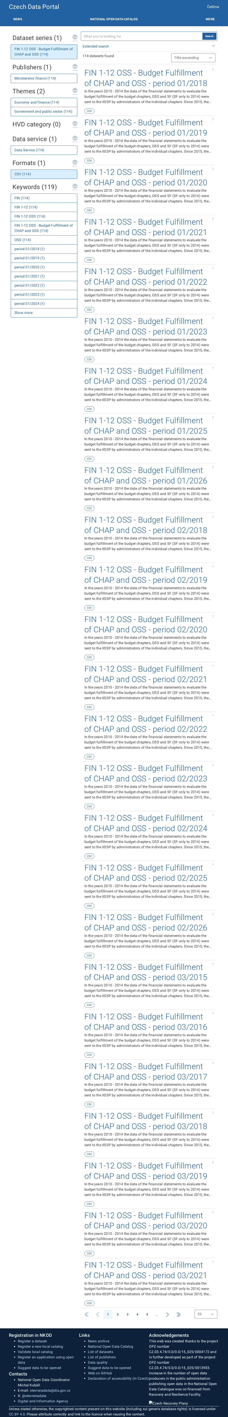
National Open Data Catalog (110, 1346)
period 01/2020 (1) (29, 267)
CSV (89, 111)
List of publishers (102, 1357)
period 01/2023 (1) (29, 294)
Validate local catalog (35, 1352)
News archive (98, 1341)
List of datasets (100, 1352)
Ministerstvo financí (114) (35, 78)
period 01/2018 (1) (29, 249)
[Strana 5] (178, 1314)
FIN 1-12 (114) (26, 207)
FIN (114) (22, 198)
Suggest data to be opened (39, 1368)
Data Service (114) (29, 150)
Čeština (213, 7)
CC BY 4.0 (17, 1414)
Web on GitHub (100, 1373)
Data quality (98, 1362)
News (17, 19)
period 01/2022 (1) (29, 285)
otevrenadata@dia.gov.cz (50, 1390)
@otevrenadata (34, 1396)
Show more (23, 313)
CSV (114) (22, 174)
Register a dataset (32, 1341)
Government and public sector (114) (43, 111)
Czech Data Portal (34, 6)
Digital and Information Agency (43, 1401)
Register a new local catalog (40, 1346)
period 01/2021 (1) (29, 276)
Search (209, 36)
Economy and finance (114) (36, 102)
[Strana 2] (167, 1314)
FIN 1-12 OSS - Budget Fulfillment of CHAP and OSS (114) (43, 51)
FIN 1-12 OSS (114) (30, 216)
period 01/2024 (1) (29, 303)
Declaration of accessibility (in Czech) (118, 1378)
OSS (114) (22, 240)
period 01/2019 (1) (29, 258)
